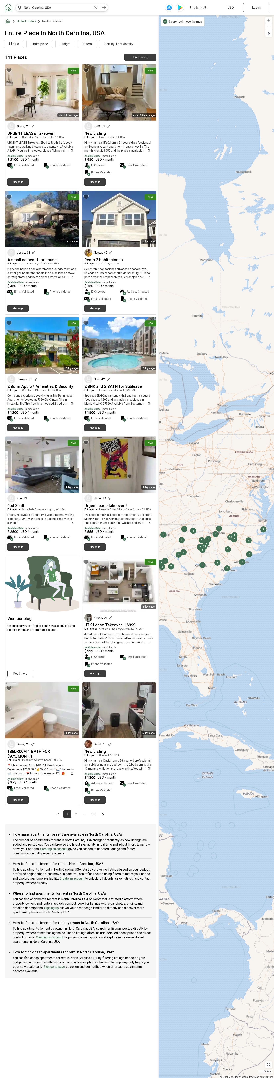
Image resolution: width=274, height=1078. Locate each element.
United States (26, 21)
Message (18, 182)
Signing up (51, 908)
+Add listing (140, 57)
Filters (87, 44)
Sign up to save (54, 967)
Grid (16, 44)
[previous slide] (12, 92)
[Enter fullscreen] (268, 1064)
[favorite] (9, 70)
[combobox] (58, 7)
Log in (256, 7)
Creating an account (53, 849)
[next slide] (72, 92)
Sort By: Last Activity (118, 44)
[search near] (20, 8)
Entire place (39, 44)
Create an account (72, 878)
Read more (20, 673)
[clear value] (96, 8)
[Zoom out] (268, 27)
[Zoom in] (268, 20)
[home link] (8, 7)
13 (95, 814)
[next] (104, 8)
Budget (65, 44)
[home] (8, 21)
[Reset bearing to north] (268, 33)
